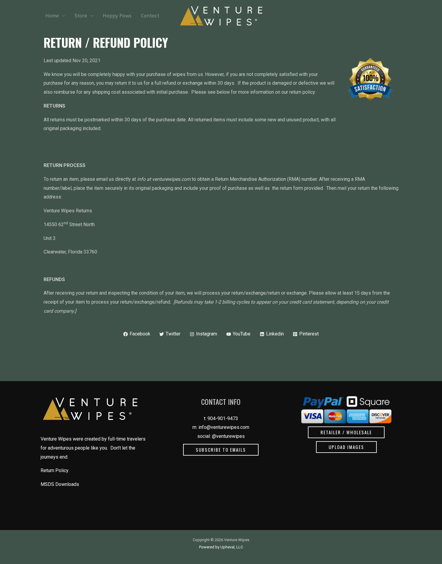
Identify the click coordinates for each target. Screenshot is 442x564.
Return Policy (55, 470)
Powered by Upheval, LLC (221, 547)
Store (81, 16)
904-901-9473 (222, 418)
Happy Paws (117, 16)
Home (52, 16)
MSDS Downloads (60, 484)
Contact (150, 16)
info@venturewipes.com (223, 427)
